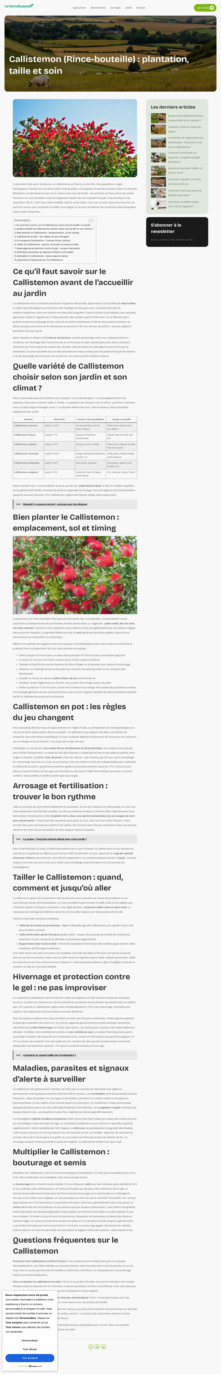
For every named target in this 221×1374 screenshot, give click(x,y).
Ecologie (115, 7)
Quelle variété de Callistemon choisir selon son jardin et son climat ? (55, 228)
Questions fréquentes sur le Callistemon (40, 260)
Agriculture (79, 7)
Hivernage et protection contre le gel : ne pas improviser (48, 248)
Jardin (128, 7)
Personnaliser (30, 1340)
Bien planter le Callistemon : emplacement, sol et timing (48, 232)
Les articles (203, 7)
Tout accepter (30, 1358)
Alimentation (98, 7)
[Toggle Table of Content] (89, 220)
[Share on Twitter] (97, 1347)
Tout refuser (30, 1349)
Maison (141, 7)
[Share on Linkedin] (103, 1347)
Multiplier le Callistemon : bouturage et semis (42, 256)
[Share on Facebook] (91, 1347)
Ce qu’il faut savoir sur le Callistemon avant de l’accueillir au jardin (53, 225)
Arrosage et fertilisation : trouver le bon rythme (43, 240)
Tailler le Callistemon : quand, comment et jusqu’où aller (48, 244)
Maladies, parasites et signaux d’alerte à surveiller (45, 252)
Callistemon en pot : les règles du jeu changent (43, 236)
